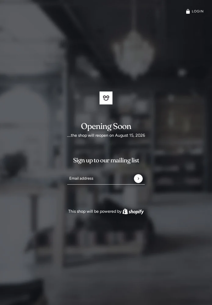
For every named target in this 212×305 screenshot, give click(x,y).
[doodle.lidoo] (106, 97)
